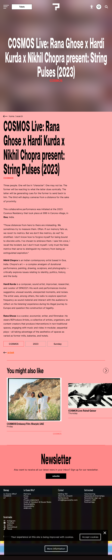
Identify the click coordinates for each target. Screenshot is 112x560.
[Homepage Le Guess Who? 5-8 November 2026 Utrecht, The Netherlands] (56, 6)
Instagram (10, 521)
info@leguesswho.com (67, 500)
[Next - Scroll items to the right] (106, 370)
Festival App (89, 502)
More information (56, 548)
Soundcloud (11, 527)
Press (26, 496)
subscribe (56, 476)
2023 (35, 344)
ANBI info (28, 508)
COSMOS (13, 344)
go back (11, 352)
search (19, 116)
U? (4, 498)
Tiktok (9, 529)
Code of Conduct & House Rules (37, 502)
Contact (61, 490)
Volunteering (89, 494)
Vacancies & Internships (94, 496)
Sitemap (6, 490)
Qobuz (9, 525)
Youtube (10, 523)
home (11, 116)
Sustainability (29, 504)
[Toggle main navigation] (5, 6)
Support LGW (90, 500)
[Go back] (5, 116)
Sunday (58, 344)
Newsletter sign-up (92, 498)
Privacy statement (31, 500)
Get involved (88, 490)
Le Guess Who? (10, 494)
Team (26, 498)
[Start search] (106, 6)
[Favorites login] (98, 7)
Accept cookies (90, 537)
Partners (27, 494)
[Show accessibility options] (92, 7)
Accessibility (29, 506)
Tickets (22, 7)
